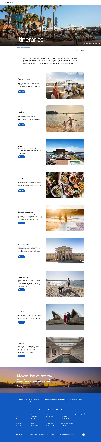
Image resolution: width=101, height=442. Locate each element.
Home (18, 47)
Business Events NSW (65, 421)
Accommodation (35, 425)
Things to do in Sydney (25, 47)
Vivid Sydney (63, 425)
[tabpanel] (50, 23)
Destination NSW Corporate (67, 418)
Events (32, 423)
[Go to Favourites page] (98, 2)
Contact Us (18, 416)
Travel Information (50, 416)
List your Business (50, 421)
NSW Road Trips (34, 421)
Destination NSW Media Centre (67, 423)
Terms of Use (19, 425)
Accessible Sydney (50, 418)
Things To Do (34, 418)
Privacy (18, 421)
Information (49, 414)
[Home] (8, 2)
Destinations (34, 416)
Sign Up (20, 386)
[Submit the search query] (40, 2)
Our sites (63, 414)
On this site (34, 414)
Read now (21, 91)
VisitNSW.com (64, 416)
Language (79, 414)
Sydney (18, 414)
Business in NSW (49, 423)
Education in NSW (50, 425)
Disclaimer (18, 418)
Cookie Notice (19, 423)
